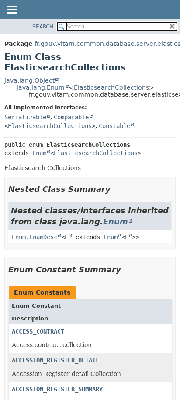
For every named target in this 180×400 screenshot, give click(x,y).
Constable (114, 125)
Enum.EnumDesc (34, 236)
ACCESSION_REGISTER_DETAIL (55, 360)
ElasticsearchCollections (111, 87)
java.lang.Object (29, 80)
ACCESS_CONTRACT (38, 331)
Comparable (71, 117)
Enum (39, 153)
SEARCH (42, 27)
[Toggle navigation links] (11, 10)
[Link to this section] (116, 189)
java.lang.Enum (41, 87)
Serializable (25, 117)
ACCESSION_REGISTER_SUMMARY (57, 389)
